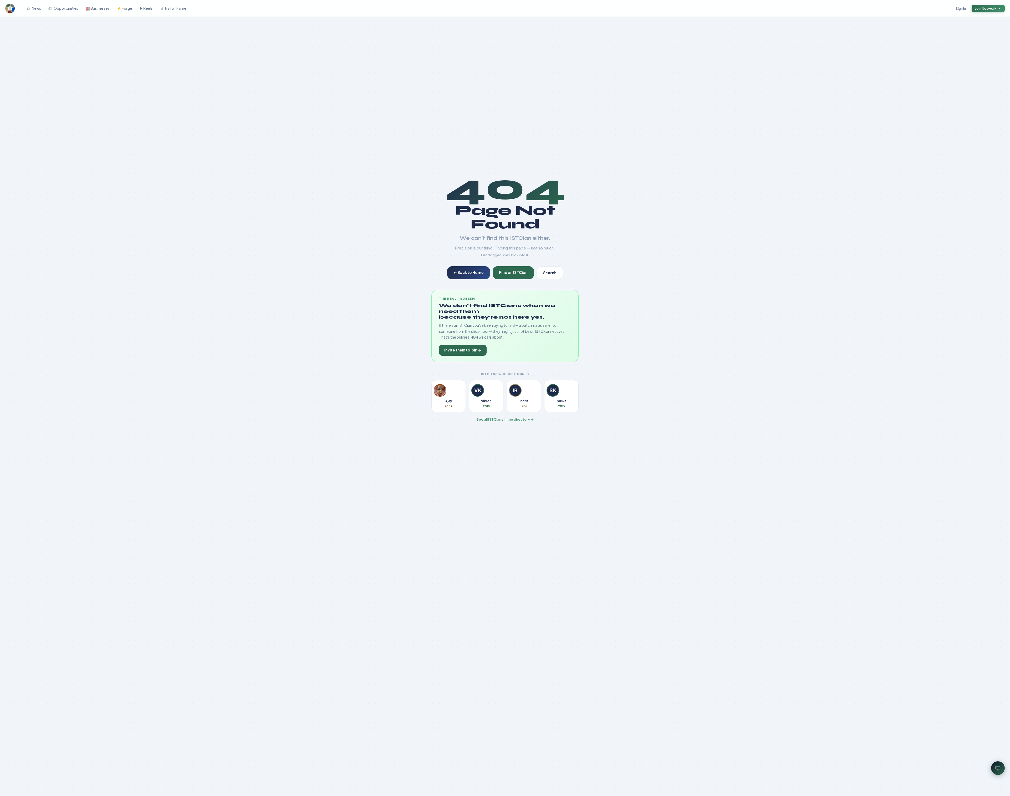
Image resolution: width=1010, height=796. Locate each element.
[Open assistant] (998, 768)
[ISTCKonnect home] (10, 8)
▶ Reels (146, 8)
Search (550, 272)
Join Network (986, 8)
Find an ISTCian (513, 272)
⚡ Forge (124, 8)
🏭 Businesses (97, 8)
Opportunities (66, 8)
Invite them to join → (462, 350)
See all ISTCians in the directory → (505, 419)
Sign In (961, 8)
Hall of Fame (175, 8)
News (36, 8)
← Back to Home (468, 272)
